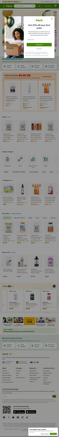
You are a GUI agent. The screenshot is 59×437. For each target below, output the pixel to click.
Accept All (53, 434)
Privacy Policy (37, 53)
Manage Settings (45, 434)
